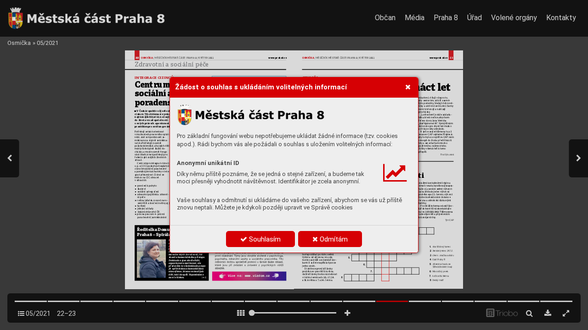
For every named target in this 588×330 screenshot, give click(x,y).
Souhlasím (264, 239)
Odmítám (333, 239)
